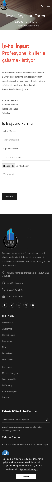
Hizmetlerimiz (8, 335)
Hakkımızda (7, 322)
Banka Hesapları (9, 391)
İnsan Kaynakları (9, 379)
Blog (4, 347)
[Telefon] (5, 453)
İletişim (5, 397)
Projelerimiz (7, 341)
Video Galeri (7, 359)
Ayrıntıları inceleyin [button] (29, 469)
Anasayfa (19, 22)
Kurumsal (32, 22)
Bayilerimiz (7, 367)
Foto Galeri (7, 353)
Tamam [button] (26, 476)
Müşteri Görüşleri (10, 373)
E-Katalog (7, 385)
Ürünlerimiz (7, 328)
